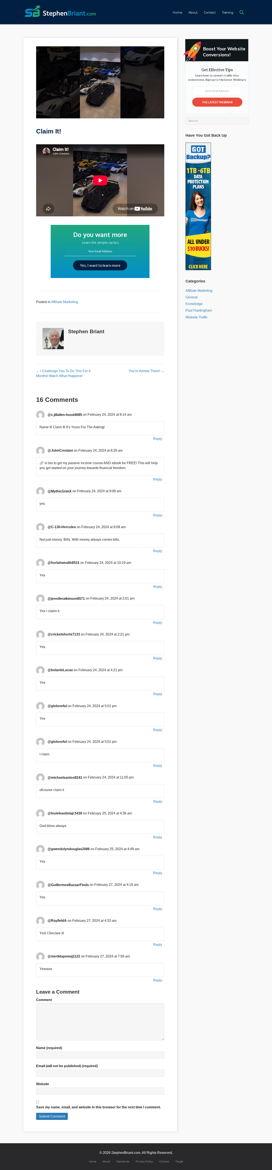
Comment (44, 1000)
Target (179, 1161)
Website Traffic (197, 317)
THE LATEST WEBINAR (217, 102)
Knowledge (194, 304)
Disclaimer (122, 1161)
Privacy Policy (144, 1161)
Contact (210, 12)
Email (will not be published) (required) (67, 1066)
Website (42, 1084)
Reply (157, 439)
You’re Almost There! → (146, 371)
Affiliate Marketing (64, 302)
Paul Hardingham (199, 310)
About (193, 12)
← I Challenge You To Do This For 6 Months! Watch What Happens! (63, 373)
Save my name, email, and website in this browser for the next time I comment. (98, 1107)
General (192, 297)
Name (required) (49, 1048)
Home (177, 12)
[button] (243, 12)
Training (227, 12)
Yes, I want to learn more (100, 265)
